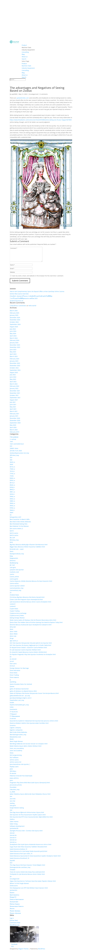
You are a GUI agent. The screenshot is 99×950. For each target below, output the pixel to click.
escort (12, 661)
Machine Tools (26, 47)
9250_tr (12, 494)
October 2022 (14, 368)
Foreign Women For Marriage (19, 668)
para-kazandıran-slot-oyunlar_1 (20, 764)
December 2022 (15, 363)
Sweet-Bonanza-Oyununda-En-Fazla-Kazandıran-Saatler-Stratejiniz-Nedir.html (35, 856)
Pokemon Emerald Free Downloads (21, 776)
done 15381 (13, 631)
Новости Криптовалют (17, 899)
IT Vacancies (14, 712)
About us (25, 57)
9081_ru (12, 492)
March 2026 (13, 311)
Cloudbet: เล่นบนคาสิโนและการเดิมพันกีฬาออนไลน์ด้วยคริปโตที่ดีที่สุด (31, 296)
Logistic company (15, 728)
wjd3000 (14, 94)
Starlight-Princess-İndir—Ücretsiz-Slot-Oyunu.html (26, 831)
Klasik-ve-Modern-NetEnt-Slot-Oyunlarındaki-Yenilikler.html (29, 723)
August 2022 (14, 372)
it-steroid (13, 718)
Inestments (13, 709)
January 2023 (14, 361)
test (11, 863)
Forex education (15, 670)
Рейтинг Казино (15, 904)
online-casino (14, 760)
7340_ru (12, 469)
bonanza (12, 560)
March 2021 (13, 411)
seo (11, 796)
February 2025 (14, 313)
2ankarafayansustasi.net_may (19, 453)
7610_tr (12, 471)
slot (11, 810)
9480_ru (12, 501)
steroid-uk (13, 840)
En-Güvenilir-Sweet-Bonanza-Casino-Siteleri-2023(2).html (28, 652)
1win (11, 441)
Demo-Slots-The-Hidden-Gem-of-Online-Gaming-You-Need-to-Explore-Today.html (36, 622)
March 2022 (13, 384)
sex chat (12, 801)
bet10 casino (14, 533)
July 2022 (13, 375)
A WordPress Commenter (18, 306)
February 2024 (14, 340)
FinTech (12, 666)
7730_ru (12, 473)
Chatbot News (14, 595)
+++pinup (13, 439)
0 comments (44, 94)
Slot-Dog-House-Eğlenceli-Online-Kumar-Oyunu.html (27, 812)
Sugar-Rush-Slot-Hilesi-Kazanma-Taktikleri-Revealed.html (28, 847)
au (11, 515)
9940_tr (12, 510)
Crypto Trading (15, 611)
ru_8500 (12, 792)
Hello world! (32, 306)
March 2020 (13, 430)
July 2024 (13, 329)
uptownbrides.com (23, 98)
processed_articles (16, 785)
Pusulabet (13, 787)
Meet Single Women (16, 741)
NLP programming (16, 755)
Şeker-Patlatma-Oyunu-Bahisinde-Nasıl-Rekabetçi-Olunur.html (30, 794)
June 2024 (13, 331)
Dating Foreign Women (17, 618)
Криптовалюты (14, 895)
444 (11, 460)
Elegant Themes (23, 949)
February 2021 (14, 414)
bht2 (11, 542)
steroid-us (13, 842)
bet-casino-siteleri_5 (16, 528)
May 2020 (13, 425)
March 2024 (13, 338)
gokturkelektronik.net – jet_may (20, 696)
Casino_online (14, 577)
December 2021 (15, 391)
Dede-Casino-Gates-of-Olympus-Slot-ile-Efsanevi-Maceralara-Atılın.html (33, 620)
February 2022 (14, 386)
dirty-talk (13, 627)
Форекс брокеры (15, 911)
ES (10, 657)
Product (24, 45)
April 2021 (13, 409)
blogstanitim (14, 558)
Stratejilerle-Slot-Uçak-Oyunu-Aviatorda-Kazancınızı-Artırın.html (30, 844)
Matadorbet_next (15, 737)
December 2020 (15, 418)
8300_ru (12, 478)
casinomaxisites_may (16, 588)
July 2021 (13, 402)
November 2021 (15, 393)
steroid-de (13, 835)
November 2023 (15, 347)
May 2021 (13, 407)
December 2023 (15, 345)
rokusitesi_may (14, 789)
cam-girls (13, 567)
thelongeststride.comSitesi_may (20, 867)
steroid (12, 833)
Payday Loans (14, 767)
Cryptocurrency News (17, 615)
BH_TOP (12, 538)
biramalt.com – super (17, 549)
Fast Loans (13, 663)
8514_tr (12, 483)
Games (12, 686)
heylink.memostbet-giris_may (19, 705)
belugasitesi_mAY (15, 517)
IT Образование (15, 716)
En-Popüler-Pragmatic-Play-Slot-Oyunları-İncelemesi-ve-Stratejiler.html (33, 654)
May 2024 (13, 333)
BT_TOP (12, 565)
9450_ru (12, 499)
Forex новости (14, 677)
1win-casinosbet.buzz (17, 444)
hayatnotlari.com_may (17, 700)
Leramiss (13, 725)
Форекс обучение (15, 913)
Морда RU (13, 897)
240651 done (14, 448)
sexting (12, 803)
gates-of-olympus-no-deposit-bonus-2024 (23, 691)
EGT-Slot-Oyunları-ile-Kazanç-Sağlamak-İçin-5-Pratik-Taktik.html (30, 645)
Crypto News (14, 609)
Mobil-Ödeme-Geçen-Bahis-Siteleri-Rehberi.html (25, 746)
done (11, 629)
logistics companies (16, 730)
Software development (17, 826)
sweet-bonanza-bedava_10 (18, 849)
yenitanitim (13, 890)
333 (11, 457)
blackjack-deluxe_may (17, 554)
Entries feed (14, 920)
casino (12, 574)
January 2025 (14, 315)
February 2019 (14, 432)
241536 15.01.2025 (16, 451)
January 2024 (14, 343)
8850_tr (12, 489)
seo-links (13, 799)
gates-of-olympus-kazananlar (19, 689)
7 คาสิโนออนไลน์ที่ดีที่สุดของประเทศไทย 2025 (24, 298)
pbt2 (11, 769)
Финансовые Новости (16, 906)
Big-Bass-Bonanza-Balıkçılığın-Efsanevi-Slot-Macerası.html (28, 544)
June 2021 (13, 404)
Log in (12, 918)
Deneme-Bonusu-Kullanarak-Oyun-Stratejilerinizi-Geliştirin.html (30, 625)
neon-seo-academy (16, 750)
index (11, 707)
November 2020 (15, 420)
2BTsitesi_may (14, 455)
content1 (13, 604)
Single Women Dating (17, 808)
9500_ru (12, 503)
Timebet (12, 870)
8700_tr (12, 487)
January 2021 (14, 416)
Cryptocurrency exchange (18, 613)
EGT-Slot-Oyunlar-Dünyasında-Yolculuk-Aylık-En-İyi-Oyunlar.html (31, 643)
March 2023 (13, 356)
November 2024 (15, 320)
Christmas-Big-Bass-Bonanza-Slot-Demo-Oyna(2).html (27, 597)
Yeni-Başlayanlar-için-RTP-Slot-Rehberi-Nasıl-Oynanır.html (29, 888)
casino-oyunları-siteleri (17, 586)
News (11, 753)
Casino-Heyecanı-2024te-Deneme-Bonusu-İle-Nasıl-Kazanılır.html (31, 581)
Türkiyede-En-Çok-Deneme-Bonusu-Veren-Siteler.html (27, 874)
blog (11, 556)
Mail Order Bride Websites (18, 732)
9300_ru (12, 496)
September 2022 (15, 370)
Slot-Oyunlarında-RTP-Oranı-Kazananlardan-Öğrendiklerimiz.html (31, 817)
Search (24, 59)
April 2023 (13, 354)
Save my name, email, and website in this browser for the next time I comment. (38, 276)
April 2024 (13, 336)
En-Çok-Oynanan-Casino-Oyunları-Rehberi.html (25, 650)
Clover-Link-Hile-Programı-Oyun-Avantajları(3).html (26, 599)
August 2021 (14, 400)
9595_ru (12, 506)
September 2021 (15, 397)
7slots (12, 476)
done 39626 (13, 634)
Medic (12, 739)
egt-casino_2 (14, 641)
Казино (12, 892)
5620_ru (12, 462)
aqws (11, 512)
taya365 (12, 860)
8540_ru (12, 485)
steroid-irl (13, 838)
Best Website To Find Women (19, 526)
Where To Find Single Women (19, 883)
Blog (23, 54)
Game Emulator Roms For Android (21, 684)
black (11, 551)
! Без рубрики (14, 437)
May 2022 (13, 379)
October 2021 (14, 395)
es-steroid (13, 659)
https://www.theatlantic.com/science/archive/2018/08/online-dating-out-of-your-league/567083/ (41, 120)
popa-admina (14, 778)
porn (11, 780)
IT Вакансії (13, 714)
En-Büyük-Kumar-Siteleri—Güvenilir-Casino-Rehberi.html (28, 647)
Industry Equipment (28, 50)
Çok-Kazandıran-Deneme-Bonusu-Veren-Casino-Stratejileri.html (30, 602)
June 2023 (13, 349)
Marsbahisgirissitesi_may (18, 734)
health (12, 702)
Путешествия (14, 902)
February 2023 (14, 359)
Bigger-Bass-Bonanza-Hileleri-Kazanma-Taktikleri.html (27, 547)
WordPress (41, 949)
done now (13, 636)
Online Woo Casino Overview (19, 294)
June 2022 (13, 377)
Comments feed (15, 923)
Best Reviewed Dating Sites (18, 524)
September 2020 (15, 423)
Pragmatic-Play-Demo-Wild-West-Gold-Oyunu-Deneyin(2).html (30, 782)
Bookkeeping (14, 563)
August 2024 (14, 327)
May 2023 (13, 352)
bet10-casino (14, 535)
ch (10, 592)
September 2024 (15, 324)
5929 (11, 464)
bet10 (12, 531)
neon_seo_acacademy (17, 748)
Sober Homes (14, 821)
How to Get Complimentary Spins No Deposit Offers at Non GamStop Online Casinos (37, 291)
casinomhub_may (15, 590)
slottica (12, 819)
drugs (12, 638)
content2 (13, 606)
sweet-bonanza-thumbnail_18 (19, 858)
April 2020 (13, 427)
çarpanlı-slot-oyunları (17, 570)
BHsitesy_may (14, 540)
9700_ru (12, 508)
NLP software (14, 757)
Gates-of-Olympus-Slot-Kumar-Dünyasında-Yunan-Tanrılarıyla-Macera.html (34, 693)
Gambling (13, 682)
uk (10, 876)
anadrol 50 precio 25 (16, 301)
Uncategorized (33, 94)
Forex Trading (14, 675)
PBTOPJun (13, 771)
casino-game (14, 579)
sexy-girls (13, 805)
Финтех (12, 908)
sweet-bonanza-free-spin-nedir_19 (21, 853)
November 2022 (15, 365)
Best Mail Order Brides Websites (20, 522)
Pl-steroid (13, 773)
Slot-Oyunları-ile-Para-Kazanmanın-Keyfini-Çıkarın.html (28, 815)
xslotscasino (14, 886)
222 (11, 446)
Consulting (25, 52)
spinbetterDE (14, 828)
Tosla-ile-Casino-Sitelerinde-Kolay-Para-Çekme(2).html (27, 872)
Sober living (13, 824)
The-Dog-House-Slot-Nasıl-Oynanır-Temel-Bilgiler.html (27, 865)
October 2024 (14, 322)
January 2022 (14, 388)
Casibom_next (14, 572)
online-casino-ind (15, 762)
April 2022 (13, 382)
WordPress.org (14, 925)
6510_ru (12, 467)
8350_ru (12, 480)
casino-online (14, 583)
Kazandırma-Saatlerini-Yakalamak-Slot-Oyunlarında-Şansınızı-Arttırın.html (34, 721)
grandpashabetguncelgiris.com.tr (21, 698)
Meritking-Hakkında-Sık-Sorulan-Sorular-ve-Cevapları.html (28, 744)
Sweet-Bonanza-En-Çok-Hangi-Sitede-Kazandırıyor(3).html (28, 851)
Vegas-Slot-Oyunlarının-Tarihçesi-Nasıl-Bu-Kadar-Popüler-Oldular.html (33, 881)
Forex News (13, 673)
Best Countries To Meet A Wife (19, 519)
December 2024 (15, 317)
